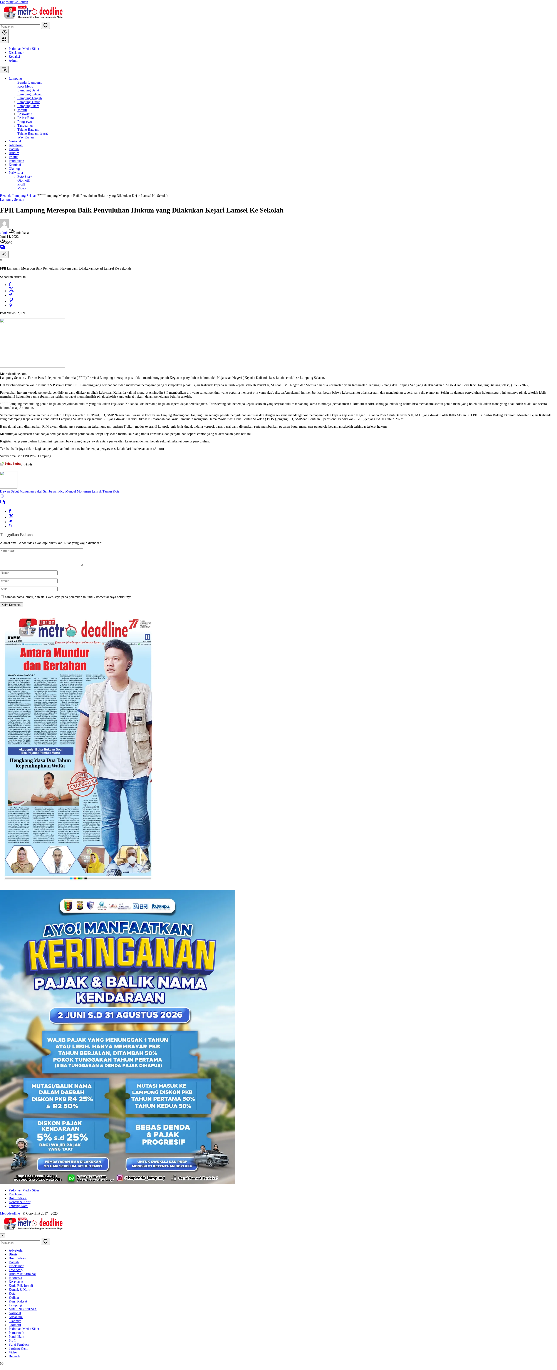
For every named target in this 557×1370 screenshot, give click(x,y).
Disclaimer (16, 52)
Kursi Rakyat (18, 1301)
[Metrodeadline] (32, 20)
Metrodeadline (10, 1213)
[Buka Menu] (4, 39)
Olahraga (15, 1321)
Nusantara (16, 1317)
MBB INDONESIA (23, 1309)
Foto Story (16, 1270)
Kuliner (14, 1297)
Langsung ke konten (14, 2)
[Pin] (11, 301)
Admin (13, 60)
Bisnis (13, 1254)
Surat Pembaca (19, 1344)
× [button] (2, 1235)
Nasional (15, 1313)
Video (13, 1352)
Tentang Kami (18, 1206)
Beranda (14, 1356)
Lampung (15, 1305)
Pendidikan (16, 1336)
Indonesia (15, 1278)
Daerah (14, 1262)
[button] (45, 25)
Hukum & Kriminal (22, 1274)
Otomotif (15, 1325)
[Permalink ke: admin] (4, 226)
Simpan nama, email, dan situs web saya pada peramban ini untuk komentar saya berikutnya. (68, 597)
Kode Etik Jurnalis (21, 1285)
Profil (12, 1340)
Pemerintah (16, 1333)
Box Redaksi (18, 1198)
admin (4, 233)
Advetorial (16, 1250)
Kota (12, 1293)
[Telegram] (10, 295)
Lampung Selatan (12, 199)
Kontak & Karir (19, 1202)
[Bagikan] (4, 254)
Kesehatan (16, 1282)
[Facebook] (10, 285)
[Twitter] (11, 291)
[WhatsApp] (10, 305)
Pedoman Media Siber (24, 49)
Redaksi (14, 56)
